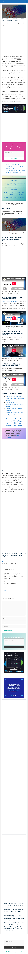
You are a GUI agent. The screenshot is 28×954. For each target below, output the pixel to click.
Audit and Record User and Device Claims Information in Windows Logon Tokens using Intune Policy (14, 922)
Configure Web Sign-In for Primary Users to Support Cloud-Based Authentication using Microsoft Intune (14, 916)
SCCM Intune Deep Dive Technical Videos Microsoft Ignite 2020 (15, 166)
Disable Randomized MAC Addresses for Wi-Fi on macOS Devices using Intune (14, 911)
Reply (5, 590)
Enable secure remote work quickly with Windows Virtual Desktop (15, 398)
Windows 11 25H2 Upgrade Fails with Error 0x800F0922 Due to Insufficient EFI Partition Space (14, 928)
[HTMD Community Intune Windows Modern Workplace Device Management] (2, 1)
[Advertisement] (14, 41)
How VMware (10, 419)
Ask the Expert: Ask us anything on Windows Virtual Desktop (15, 404)
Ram (3, 562)
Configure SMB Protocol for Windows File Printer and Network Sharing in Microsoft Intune (14, 905)
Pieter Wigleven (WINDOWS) (10, 301)
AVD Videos (14, 180)
